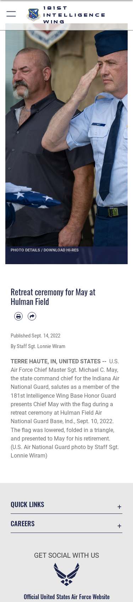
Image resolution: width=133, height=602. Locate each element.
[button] (11, 15)
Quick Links (27, 504)
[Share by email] (32, 316)
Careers (22, 523)
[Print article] (18, 316)
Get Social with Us (66, 555)
